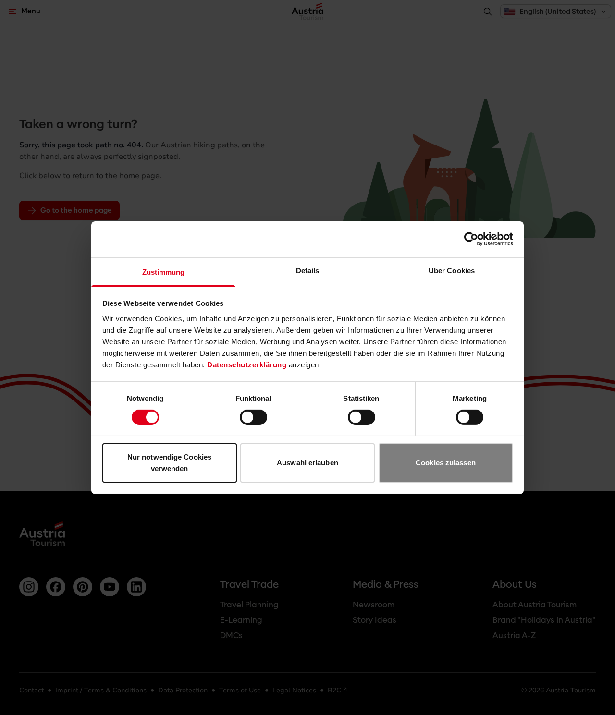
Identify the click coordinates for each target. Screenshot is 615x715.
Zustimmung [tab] (163, 271)
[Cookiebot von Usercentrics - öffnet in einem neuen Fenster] (471, 239)
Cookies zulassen (446, 463)
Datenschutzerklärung (246, 364)
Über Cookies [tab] (452, 270)
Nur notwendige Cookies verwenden (169, 463)
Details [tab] (308, 270)
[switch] (253, 417)
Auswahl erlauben (307, 463)
